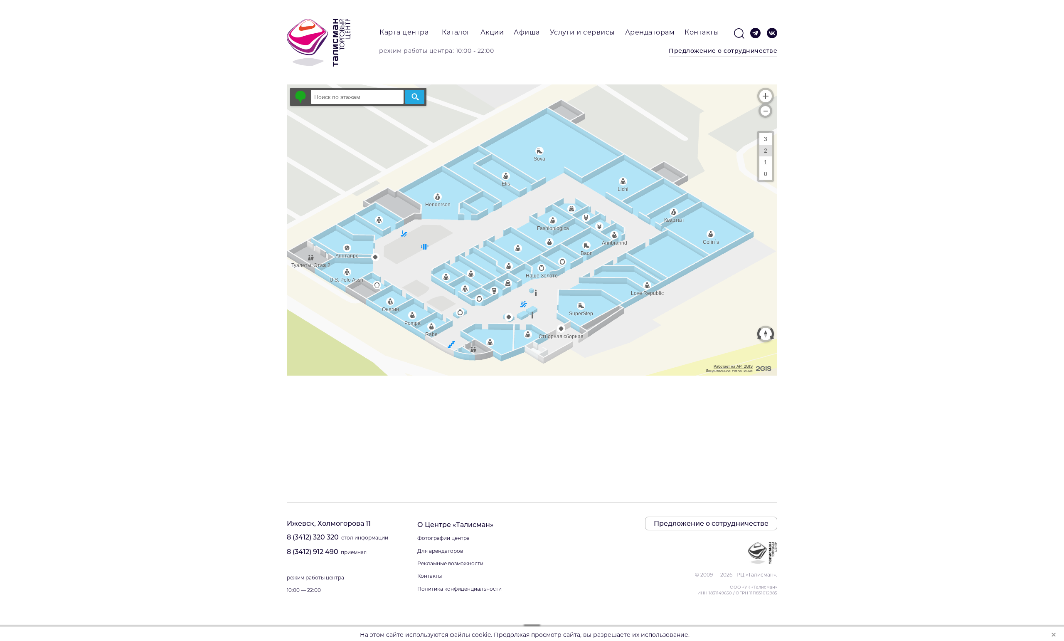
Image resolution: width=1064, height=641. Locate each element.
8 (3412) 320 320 (313, 537)
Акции (492, 32)
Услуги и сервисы (582, 32)
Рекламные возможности (450, 563)
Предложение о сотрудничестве (723, 50)
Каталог (456, 32)
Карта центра (404, 32)
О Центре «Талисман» (455, 525)
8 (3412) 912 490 (312, 552)
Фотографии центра (443, 538)
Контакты (702, 32)
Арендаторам (650, 32)
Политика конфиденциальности (459, 589)
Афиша (527, 32)
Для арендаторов (440, 551)
